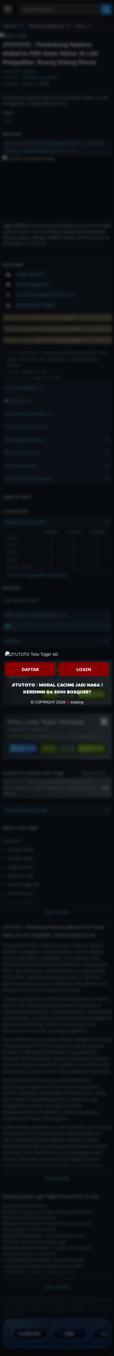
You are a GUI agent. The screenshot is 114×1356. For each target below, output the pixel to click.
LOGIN (83, 669)
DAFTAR (30, 669)
